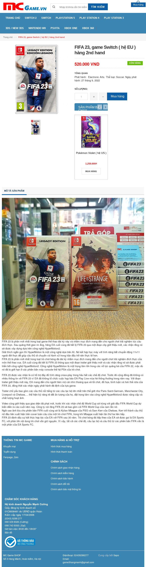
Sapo (116, 555)
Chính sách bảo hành (62, 478)
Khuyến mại (9, 446)
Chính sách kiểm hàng (62, 473)
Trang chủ (8, 37)
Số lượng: (81, 89)
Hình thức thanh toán (61, 451)
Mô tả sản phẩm (14, 191)
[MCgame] (24, 6)
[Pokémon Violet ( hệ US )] (91, 132)
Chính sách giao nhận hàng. (65, 467)
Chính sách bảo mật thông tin (66, 489)
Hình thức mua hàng (61, 446)
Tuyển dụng (9, 451)
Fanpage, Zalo (10, 457)
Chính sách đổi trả (60, 483)
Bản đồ (8, 532)
